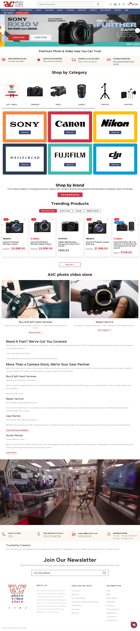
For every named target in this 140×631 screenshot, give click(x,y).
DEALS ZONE (22, 13)
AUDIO (60, 10)
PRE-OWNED (106, 10)
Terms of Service (113, 609)
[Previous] (2, 30)
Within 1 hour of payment (87, 61)
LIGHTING (49, 10)
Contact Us (76, 591)
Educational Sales (78, 598)
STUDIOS (70, 10)
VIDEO (38, 10)
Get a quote (103, 330)
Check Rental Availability (17, 430)
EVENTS (93, 10)
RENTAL (118, 10)
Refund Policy (112, 613)
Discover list (34, 332)
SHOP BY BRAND (8, 10)
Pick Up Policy (112, 620)
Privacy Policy (112, 617)
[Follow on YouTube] (20, 607)
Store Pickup (76, 605)
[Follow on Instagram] (14, 607)
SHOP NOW (36, 38)
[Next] (137, 30)
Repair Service (104, 322)
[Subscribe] (104, 573)
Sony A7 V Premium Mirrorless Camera (11, 243)
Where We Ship (112, 598)
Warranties (111, 602)
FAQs (109, 591)
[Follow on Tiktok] (25, 607)
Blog (108, 594)
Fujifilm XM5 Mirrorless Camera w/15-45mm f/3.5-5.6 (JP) (69, 244)
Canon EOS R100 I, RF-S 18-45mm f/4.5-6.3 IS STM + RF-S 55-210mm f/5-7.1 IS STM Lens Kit (125, 245)
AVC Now (75, 613)
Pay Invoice (76, 609)
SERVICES (82, 10)
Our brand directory (70, 195)
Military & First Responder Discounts (85, 602)
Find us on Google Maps (52, 536)
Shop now (24, 132)
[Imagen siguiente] (25, 226)
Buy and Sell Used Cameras (35, 322)
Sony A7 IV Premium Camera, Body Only (97, 243)
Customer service (84, 536)
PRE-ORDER (8, 13)
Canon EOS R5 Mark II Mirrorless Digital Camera (40, 243)
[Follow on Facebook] (9, 607)
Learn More (11, 452)
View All (69, 264)
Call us (10, 536)
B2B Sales (75, 594)
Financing (110, 605)
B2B (126, 10)
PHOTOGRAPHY (25, 10)
